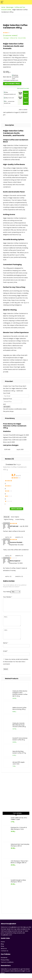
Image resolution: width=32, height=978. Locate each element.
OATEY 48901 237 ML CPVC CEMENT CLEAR (19, 818)
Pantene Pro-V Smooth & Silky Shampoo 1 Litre (19, 828)
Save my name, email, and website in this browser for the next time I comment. (15, 661)
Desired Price (7, 399)
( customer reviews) (10, 35)
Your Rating (7, 592)
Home (3, 7)
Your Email (6, 393)
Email (5, 651)
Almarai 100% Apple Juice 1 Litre (18, 763)
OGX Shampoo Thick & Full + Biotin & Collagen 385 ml (19, 862)
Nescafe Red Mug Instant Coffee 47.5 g (19, 752)
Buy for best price (12, 84)
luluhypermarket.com (10, 94)
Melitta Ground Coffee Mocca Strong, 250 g (19, 708)
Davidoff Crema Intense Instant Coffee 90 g (20, 739)
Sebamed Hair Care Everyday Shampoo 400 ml (20, 845)
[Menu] (2, 2)
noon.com (11, 98)
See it (26, 93)
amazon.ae (7, 103)
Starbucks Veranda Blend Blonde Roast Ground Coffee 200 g (19, 724)
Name (5, 643)
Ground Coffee (6, 10)
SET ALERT (7, 406)
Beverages (9, 7)
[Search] (29, 2)
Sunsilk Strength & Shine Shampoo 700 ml (18, 881)
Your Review (7, 597)
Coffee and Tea (20, 7)
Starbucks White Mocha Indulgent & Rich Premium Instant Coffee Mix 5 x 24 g (20, 693)
